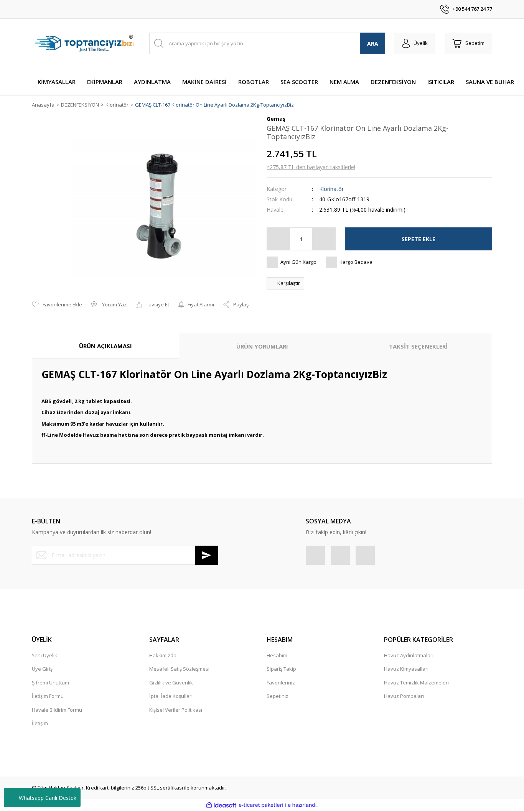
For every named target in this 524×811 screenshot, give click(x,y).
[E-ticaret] (261, 805)
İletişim (40, 723)
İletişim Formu (48, 696)
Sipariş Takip (281, 668)
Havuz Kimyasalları (406, 668)
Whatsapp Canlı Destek (47, 797)
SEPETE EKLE (418, 239)
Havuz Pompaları (404, 696)
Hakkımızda (162, 655)
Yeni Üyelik (44, 655)
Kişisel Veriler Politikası (175, 709)
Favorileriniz (281, 682)
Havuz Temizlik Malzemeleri (416, 682)
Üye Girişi (43, 668)
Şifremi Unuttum (50, 682)
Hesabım (277, 655)
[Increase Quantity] (323, 239)
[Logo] (86, 43)
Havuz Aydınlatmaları (408, 655)
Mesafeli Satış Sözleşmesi (179, 668)
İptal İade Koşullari (171, 696)
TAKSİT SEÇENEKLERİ (418, 346)
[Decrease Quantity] (278, 239)
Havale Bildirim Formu (57, 709)
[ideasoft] (221, 805)
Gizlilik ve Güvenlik (171, 682)
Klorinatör (331, 188)
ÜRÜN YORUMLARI (262, 346)
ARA (372, 43)
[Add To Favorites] (57, 305)
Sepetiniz (277, 696)
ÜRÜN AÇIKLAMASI (105, 346)
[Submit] (206, 555)
